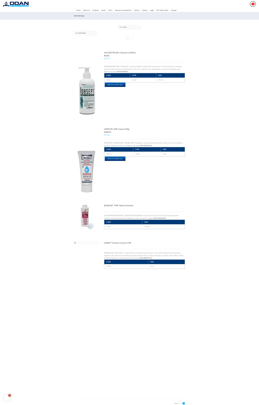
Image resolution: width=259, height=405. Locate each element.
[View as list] (131, 38)
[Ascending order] (139, 28)
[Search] (179, 10)
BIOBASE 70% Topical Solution (118, 205)
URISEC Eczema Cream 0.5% (117, 243)
